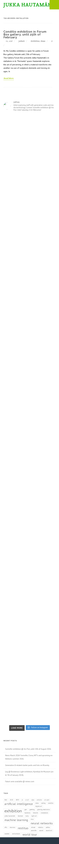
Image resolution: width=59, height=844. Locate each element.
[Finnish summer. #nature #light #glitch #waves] (29, 403)
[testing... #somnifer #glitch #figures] (29, 494)
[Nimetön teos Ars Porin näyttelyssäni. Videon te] (29, 281)
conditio (50, 803)
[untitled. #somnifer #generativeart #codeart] (29, 647)
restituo (23, 828)
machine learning (16, 820)
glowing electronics (43, 810)
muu (32, 819)
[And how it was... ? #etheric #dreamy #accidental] (29, 312)
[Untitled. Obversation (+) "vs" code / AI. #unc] (29, 525)
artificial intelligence (18, 804)
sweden (6, 834)
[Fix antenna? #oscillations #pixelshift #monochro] (29, 555)
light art (34, 816)
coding (43, 803)
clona (37, 803)
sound (41, 830)
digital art (38, 806)
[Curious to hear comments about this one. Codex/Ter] (29, 220)
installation (44, 813)
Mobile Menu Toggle (54, 4)
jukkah (21, 41)
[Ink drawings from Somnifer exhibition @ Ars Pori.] (29, 129)
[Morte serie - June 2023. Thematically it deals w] (29, 708)
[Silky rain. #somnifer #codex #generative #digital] (29, 190)
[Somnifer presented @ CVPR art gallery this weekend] (29, 464)
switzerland (16, 834)
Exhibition (35, 41)
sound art (49, 830)
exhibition (13, 811)
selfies (48, 827)
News (43, 41)
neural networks (42, 823)
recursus (12, 827)
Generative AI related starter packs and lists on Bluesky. (27, 765)
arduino (39, 800)
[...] (29, 373)
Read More (9, 78)
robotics (40, 827)
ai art (27, 800)
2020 (11, 800)
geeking (32, 810)
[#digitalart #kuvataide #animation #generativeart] (29, 342)
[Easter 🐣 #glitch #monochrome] (29, 586)
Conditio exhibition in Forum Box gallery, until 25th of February (25, 34)
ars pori (46, 800)
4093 (17, 800)
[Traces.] (29, 434)
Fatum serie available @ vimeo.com (19, 781)
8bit (5, 800)
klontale (20, 816)
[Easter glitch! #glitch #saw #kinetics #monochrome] (29, 616)
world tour (29, 834)
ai (22, 800)
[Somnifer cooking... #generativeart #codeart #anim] (29, 677)
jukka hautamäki (9, 816)
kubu (27, 816)
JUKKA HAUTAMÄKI (28, 4)
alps (33, 800)
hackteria (27, 813)
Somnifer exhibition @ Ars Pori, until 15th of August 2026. (28, 749)
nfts (5, 827)
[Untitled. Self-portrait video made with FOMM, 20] (29, 159)
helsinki (35, 813)
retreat (33, 827)
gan (25, 810)
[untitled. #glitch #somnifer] (29, 251)
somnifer (34, 830)
